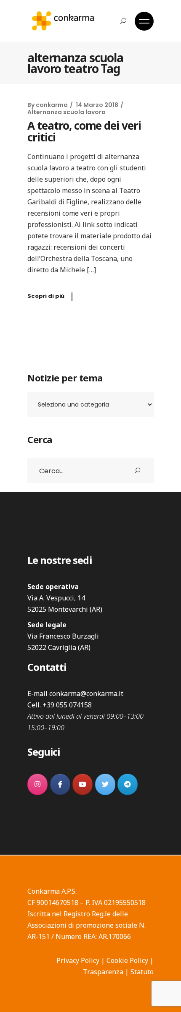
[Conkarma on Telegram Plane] (127, 784)
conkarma (52, 105)
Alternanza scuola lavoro (66, 112)
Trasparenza (103, 971)
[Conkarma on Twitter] (105, 784)
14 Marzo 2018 (97, 105)
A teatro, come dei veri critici (84, 131)
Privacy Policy (77, 960)
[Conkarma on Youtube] (82, 784)
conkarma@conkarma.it (86, 693)
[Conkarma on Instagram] (37, 784)
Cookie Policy (127, 960)
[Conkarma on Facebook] (60, 784)
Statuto (142, 971)
